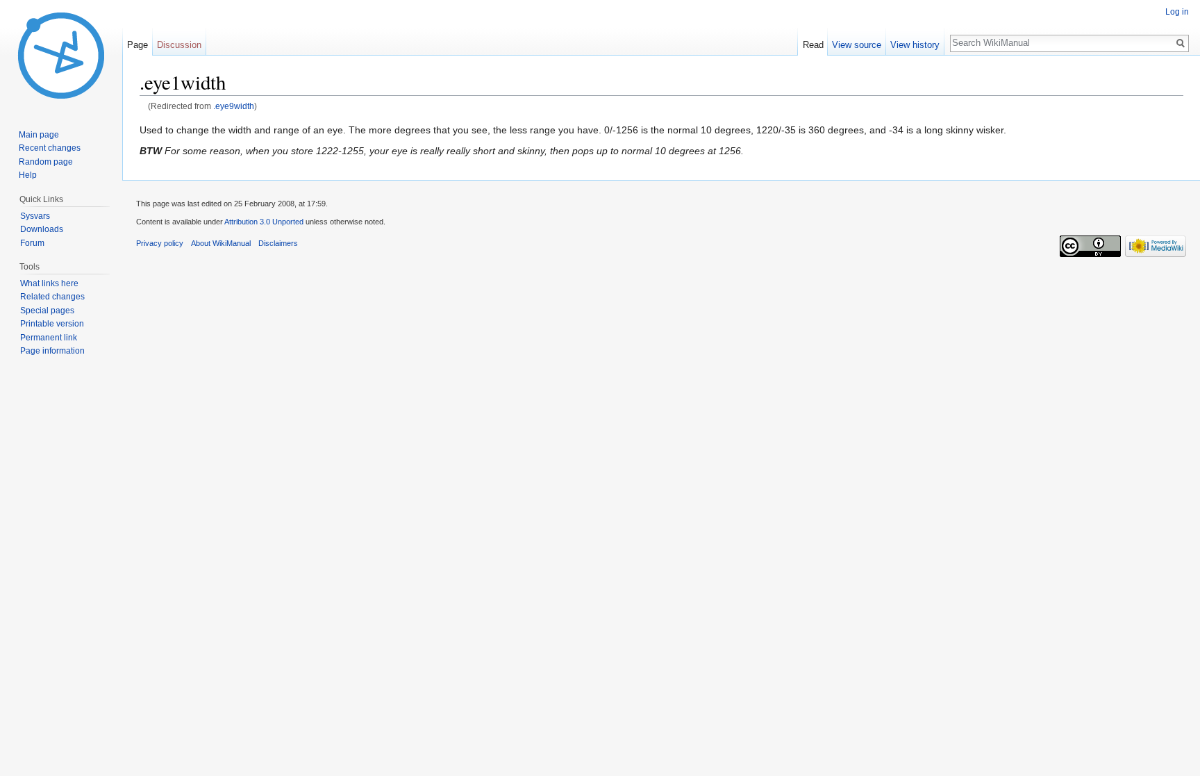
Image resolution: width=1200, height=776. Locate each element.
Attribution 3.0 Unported (263, 221)
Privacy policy (159, 243)
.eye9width (233, 105)
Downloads (41, 229)
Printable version (52, 324)
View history (915, 45)
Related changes (52, 297)
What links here (49, 283)
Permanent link (48, 337)
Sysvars (35, 216)
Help (28, 175)
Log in (1177, 12)
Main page (39, 135)
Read (813, 45)
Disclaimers (278, 243)
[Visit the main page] (61, 55)
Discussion (179, 45)
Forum (32, 243)
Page (137, 45)
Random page (46, 162)
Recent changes (50, 148)
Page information (52, 351)
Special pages (47, 310)
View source (856, 45)
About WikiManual (221, 243)
